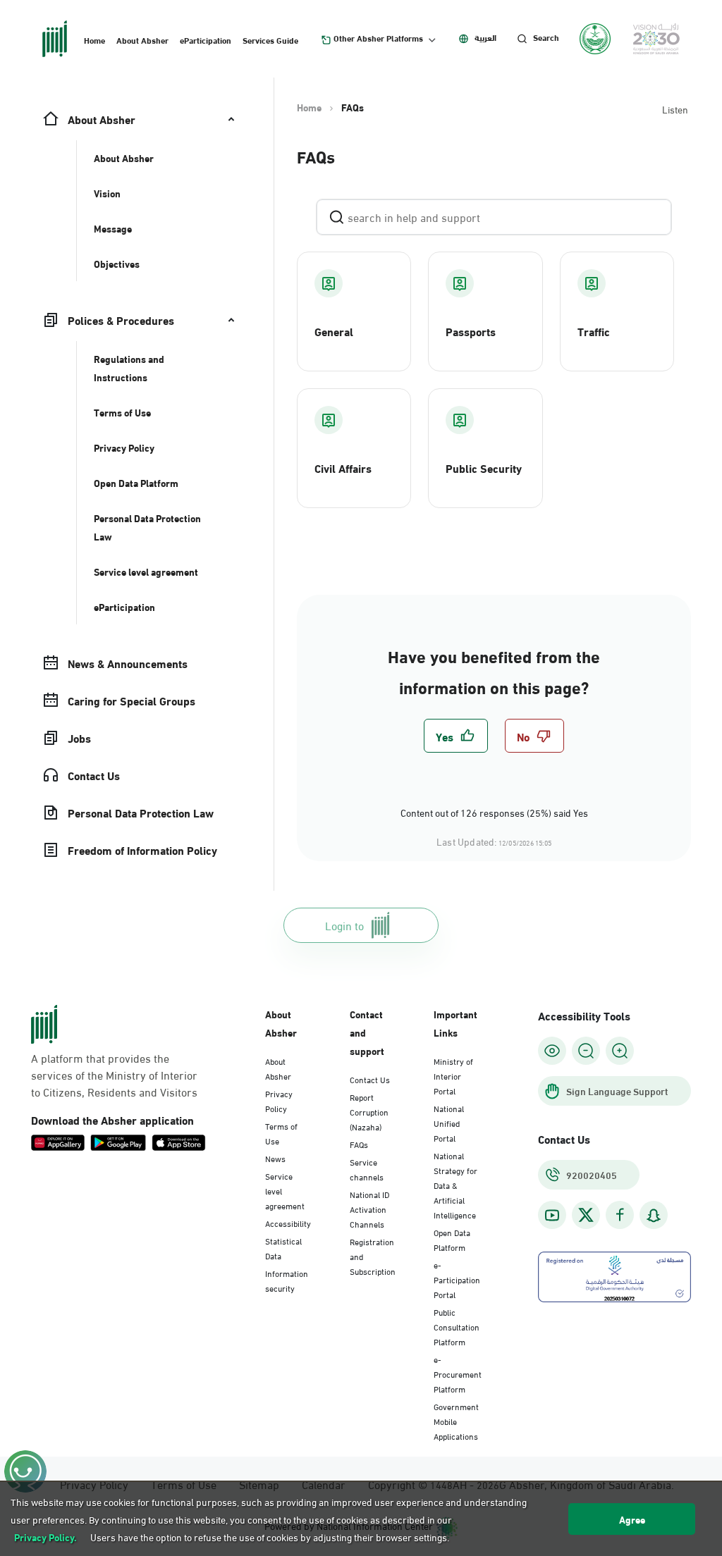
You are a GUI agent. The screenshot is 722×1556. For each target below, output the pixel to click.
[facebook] (619, 1215)
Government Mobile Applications (456, 1420)
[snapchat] (653, 1215)
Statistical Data (283, 1248)
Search (546, 37)
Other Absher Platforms (378, 38)
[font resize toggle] (585, 1050)
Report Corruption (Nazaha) (369, 1111)
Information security (286, 1280)
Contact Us (370, 1079)
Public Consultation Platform (456, 1326)
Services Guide (270, 39)
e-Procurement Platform (458, 1373)
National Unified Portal (449, 1122)
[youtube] (552, 1215)
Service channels (367, 1169)
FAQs (359, 1143)
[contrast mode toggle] (552, 1050)
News (275, 1158)
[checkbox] (456, 736)
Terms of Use (281, 1133)
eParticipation (205, 39)
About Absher (142, 39)
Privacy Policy (279, 1100)
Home (94, 39)
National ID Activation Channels (369, 1208)
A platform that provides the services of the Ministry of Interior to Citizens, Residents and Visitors (114, 1074)
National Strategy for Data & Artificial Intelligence (455, 1184)
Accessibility (288, 1222)
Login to (344, 925)
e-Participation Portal (457, 1279)
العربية (485, 37)
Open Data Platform (452, 1239)
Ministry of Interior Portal (453, 1075)
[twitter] (585, 1214)
